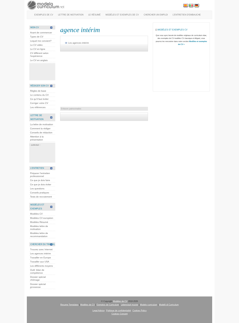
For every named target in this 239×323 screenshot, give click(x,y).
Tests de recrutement (41, 196)
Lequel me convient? (41, 41)
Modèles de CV (120, 301)
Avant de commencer (41, 32)
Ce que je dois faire (40, 180)
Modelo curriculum (148, 304)
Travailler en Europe (40, 257)
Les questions (37, 188)
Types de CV (36, 36)
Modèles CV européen (41, 218)
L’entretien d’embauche (187, 15)
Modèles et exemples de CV (122, 15)
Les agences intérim (40, 253)
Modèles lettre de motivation (39, 227)
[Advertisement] (42, 71)
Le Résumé (94, 15)
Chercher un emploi (156, 15)
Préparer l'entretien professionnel (40, 174)
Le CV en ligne (37, 49)
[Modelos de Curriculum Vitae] (185, 5)
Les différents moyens (41, 266)
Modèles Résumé (39, 222)
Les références (38, 107)
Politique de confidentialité (118, 310)
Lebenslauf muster (129, 304)
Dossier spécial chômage (38, 278)
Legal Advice (99, 310)
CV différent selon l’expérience (39, 54)
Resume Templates (69, 304)
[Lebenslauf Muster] (196, 5)
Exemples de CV (43, 15)
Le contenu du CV (39, 95)
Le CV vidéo (36, 45)
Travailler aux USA (39, 261)
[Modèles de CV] (46, 5)
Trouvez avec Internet (41, 249)
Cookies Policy (140, 310)
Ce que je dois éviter (40, 184)
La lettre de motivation (41, 124)
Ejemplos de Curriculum (108, 304)
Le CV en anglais (39, 60)
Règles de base (38, 91)
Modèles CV (36, 213)
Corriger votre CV (39, 103)
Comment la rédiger (40, 128)
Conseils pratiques (39, 192)
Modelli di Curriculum (169, 304)
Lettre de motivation (70, 15)
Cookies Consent (120, 314)
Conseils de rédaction (41, 132)
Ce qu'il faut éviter (39, 99)
